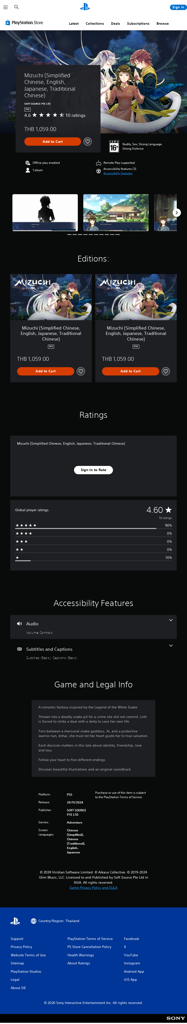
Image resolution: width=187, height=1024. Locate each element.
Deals (115, 23)
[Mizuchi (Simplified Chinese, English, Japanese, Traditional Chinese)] (45, 212)
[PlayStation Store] (25, 22)
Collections (95, 23)
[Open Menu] (5, 7)
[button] (117, 173)
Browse (163, 23)
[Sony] (176, 1021)
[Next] (177, 213)
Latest (74, 23)
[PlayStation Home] (85, 7)
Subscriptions (138, 23)
